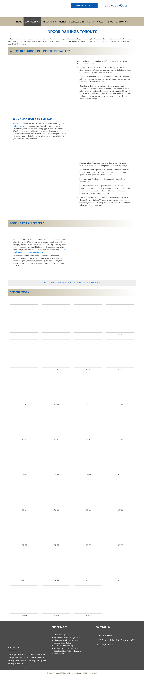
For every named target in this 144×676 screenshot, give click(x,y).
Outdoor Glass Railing (63, 645)
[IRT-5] (24, 354)
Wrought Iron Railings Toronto (67, 648)
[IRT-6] (56, 354)
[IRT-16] (120, 424)
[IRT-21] (24, 494)
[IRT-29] (24, 564)
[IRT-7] (88, 354)
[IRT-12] (120, 389)
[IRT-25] (24, 529)
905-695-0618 (116, 5)
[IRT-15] (88, 424)
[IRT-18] (56, 459)
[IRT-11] (88, 389)
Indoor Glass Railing (62, 643)
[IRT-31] (88, 564)
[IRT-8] (120, 354)
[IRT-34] (56, 599)
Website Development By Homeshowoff (82, 673)
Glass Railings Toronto (63, 635)
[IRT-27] (88, 529)
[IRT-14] (56, 424)
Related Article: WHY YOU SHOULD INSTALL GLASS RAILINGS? (72, 283)
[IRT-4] (120, 318)
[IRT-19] (88, 459)
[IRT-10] (56, 389)
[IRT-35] (88, 599)
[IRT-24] (120, 494)
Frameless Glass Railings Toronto (68, 637)
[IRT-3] (88, 318)
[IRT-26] (56, 529)
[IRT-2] (56, 318)
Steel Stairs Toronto (63, 654)
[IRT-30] (56, 564)
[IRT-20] (120, 459)
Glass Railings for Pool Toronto (67, 640)
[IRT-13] (24, 424)
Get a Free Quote (85, 5)
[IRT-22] (56, 494)
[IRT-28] (120, 529)
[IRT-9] (24, 389)
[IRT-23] (88, 494)
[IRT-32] (120, 564)
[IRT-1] (24, 318)
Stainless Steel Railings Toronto (67, 651)
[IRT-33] (24, 599)
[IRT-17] (24, 459)
